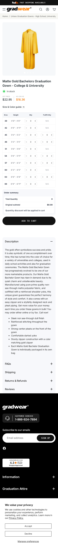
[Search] (40, 9)
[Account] (47, 9)
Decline (28, 533)
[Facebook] (4, 448)
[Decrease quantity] (26, 121)
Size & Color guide (12, 107)
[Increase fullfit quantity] (52, 135)
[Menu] (4, 9)
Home (5, 16)
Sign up (45, 438)
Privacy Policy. (16, 518)
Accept (28, 526)
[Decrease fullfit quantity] (43, 135)
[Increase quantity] (35, 121)
